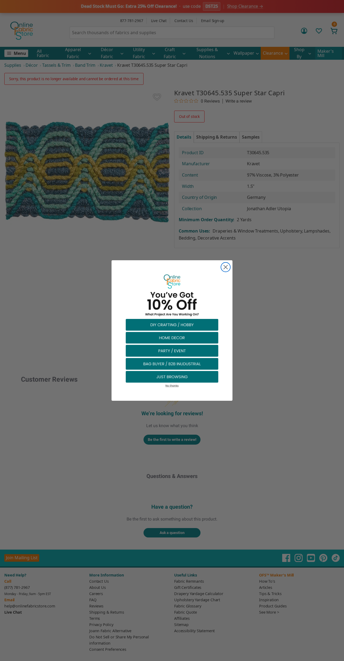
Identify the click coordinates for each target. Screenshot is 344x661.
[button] (172, 324)
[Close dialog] (225, 267)
